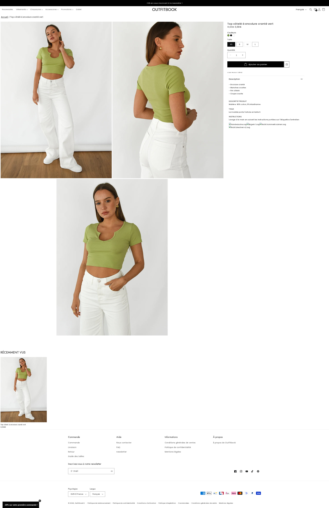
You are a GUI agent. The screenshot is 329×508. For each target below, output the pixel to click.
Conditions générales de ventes (180, 442)
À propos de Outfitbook (224, 442)
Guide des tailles (76, 456)
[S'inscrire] (111, 471)
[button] (22, 9)
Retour (71, 452)
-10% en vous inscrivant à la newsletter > (164, 3)
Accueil (4, 17)
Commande (74, 442)
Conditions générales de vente (204, 503)
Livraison (72, 447)
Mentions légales (173, 452)
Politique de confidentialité (178, 447)
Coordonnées (183, 503)
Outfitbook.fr (80, 503)
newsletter (121, 452)
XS (231, 44)
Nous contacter (123, 442)
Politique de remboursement (99, 503)
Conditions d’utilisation (146, 503)
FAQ (118, 447)
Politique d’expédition (167, 503)
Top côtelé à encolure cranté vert (26, 17)
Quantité (231, 50)
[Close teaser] (40, 501)
